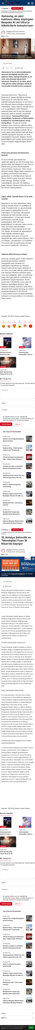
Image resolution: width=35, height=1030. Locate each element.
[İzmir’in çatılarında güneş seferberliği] (17, 484)
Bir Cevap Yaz (5, 379)
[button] (28, 3)
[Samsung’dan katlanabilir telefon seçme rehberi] (27, 346)
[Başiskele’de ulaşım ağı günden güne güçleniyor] (17, 511)
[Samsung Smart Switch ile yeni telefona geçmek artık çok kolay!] (8, 346)
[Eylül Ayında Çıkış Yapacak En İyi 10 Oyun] (8, 366)
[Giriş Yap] (32, 3)
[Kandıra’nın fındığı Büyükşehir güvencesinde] (17, 438)
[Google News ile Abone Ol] (7, 63)
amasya (9, 31)
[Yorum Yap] (3, 68)
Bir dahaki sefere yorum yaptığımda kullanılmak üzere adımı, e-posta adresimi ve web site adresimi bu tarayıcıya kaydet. (18, 418)
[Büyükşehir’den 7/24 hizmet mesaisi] (17, 502)
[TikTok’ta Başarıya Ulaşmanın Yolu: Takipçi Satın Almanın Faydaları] (17, 457)
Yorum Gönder (6, 424)
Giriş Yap (17, 424)
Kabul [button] (31, 1027)
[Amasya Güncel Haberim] (13, 3)
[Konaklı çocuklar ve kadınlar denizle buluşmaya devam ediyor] (17, 466)
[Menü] (2, 3)
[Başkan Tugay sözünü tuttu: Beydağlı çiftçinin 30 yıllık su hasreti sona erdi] (17, 493)
